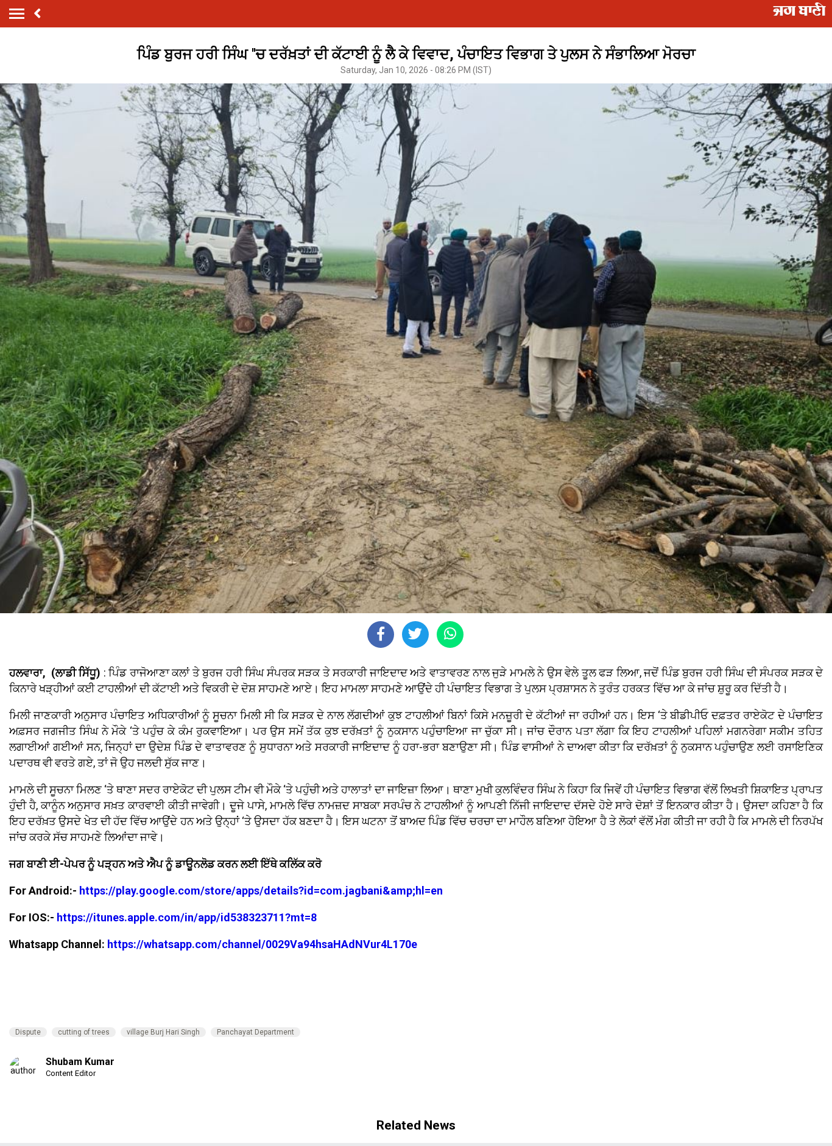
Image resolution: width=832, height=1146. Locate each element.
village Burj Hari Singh (163, 1032)
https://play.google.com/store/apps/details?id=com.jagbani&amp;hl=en (261, 890)
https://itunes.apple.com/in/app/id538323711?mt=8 (187, 917)
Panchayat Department (255, 1032)
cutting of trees (84, 1032)
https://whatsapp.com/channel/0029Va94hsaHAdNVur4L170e (262, 944)
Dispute (28, 1032)
